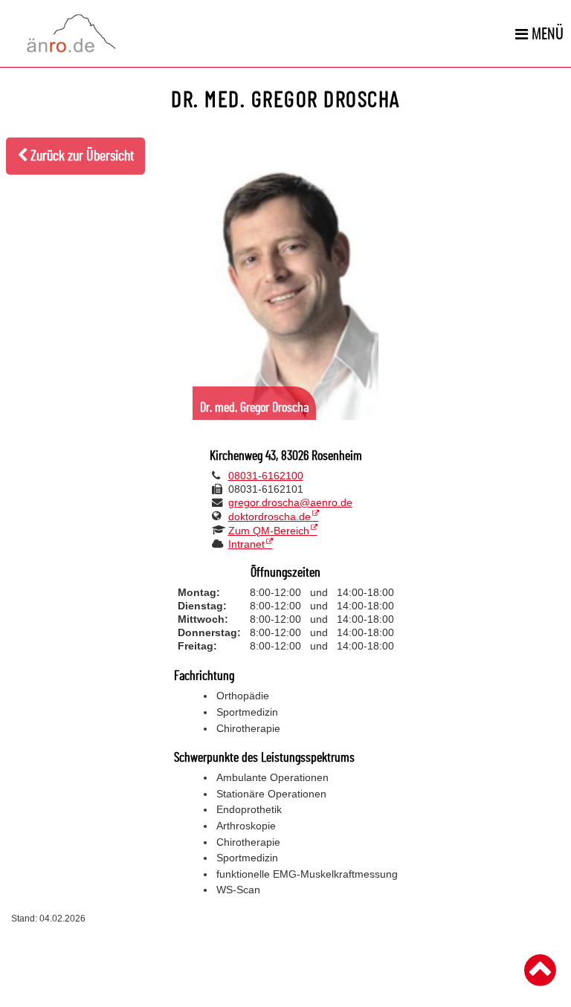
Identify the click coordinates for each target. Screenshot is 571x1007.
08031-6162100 (265, 476)
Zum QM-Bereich (268, 531)
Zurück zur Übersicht (81, 156)
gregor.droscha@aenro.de (290, 502)
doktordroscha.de (269, 516)
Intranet (246, 544)
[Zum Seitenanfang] (540, 970)
